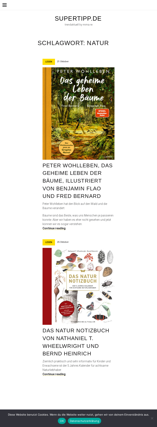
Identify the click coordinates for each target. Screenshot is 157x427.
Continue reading (54, 228)
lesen (48, 61)
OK (62, 421)
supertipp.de (78, 18)
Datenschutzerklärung (84, 421)
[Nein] (152, 418)
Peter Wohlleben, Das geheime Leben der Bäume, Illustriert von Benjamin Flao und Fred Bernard (78, 180)
